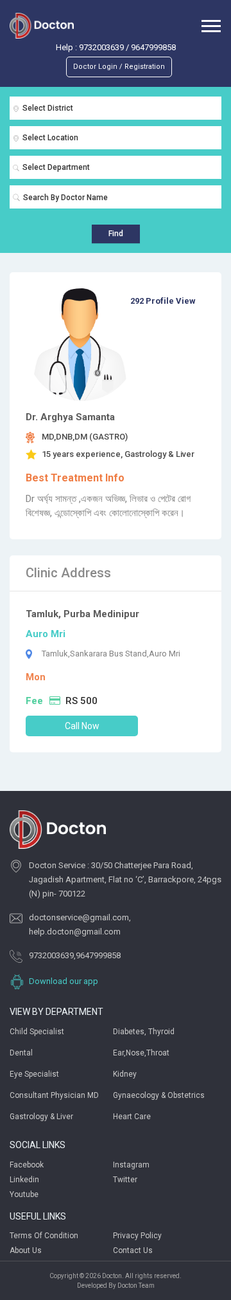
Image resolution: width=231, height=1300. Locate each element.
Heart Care (132, 1116)
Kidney (125, 1074)
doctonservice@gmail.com (79, 917)
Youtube (24, 1194)
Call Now (82, 726)
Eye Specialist (34, 1074)
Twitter (125, 1179)
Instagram (131, 1164)
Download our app (63, 981)
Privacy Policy (137, 1235)
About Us (26, 1250)
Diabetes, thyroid (144, 1031)
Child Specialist (37, 1031)
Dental (21, 1052)
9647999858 (153, 47)
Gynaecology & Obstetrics (159, 1095)
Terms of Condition (44, 1235)
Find (115, 233)
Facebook (27, 1164)
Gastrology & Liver (41, 1116)
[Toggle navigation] (211, 25)
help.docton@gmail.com (75, 931)
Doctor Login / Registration (119, 66)
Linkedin (24, 1179)
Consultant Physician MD (54, 1095)
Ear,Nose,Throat (141, 1052)
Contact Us (133, 1250)
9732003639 (101, 47)
